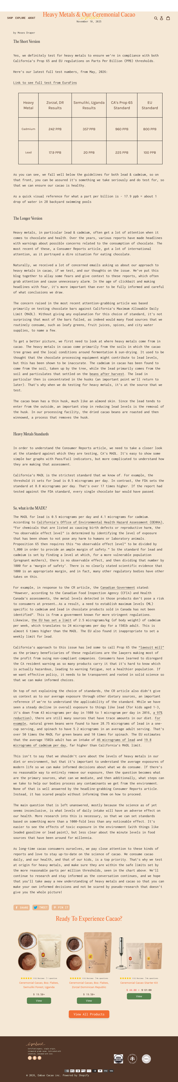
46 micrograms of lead (116, 740)
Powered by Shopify (76, 1075)
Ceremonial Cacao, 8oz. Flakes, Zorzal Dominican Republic (89, 985)
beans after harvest (107, 374)
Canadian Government (118, 587)
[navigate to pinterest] (39, 1058)
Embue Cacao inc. (49, 1075)
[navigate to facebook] (35, 1058)
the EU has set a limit (51, 620)
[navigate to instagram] (30, 1058)
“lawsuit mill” (151, 647)
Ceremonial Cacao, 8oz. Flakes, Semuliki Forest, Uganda (39, 985)
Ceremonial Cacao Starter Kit (139, 982)
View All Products (89, 1014)
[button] (27, 978)
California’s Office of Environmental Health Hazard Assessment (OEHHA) (99, 522)
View (39, 1000)
